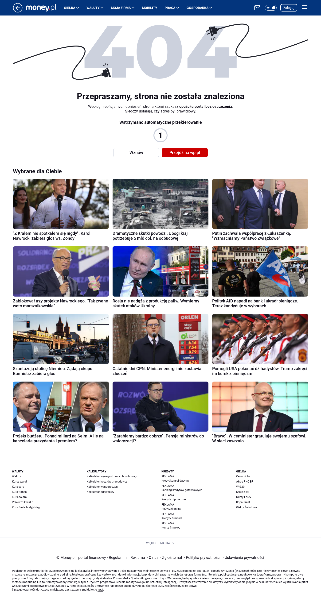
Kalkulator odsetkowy (100, 492)
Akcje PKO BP (245, 481)
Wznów (136, 152)
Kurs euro (18, 486)
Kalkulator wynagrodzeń (102, 486)
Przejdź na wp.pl (184, 152)
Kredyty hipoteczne (173, 499)
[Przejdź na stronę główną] (18, 11)
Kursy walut (19, 481)
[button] (271, 8)
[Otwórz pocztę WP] (257, 8)
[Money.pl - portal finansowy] (45, 8)
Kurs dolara (19, 497)
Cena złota (243, 476)
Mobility (149, 8)
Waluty (93, 8)
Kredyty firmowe (171, 518)
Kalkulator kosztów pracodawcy (107, 481)
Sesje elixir (242, 492)
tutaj (100, 589)
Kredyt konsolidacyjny (175, 480)
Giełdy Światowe (246, 507)
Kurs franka (19, 492)
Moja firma (121, 8)
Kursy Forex (243, 497)
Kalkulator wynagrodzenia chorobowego (112, 476)
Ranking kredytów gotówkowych (181, 490)
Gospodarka (197, 8)
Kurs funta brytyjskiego (26, 507)
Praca (170, 8)
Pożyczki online (171, 508)
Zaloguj (288, 8)
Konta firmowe (170, 527)
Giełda (69, 8)
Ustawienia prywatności (243, 557)
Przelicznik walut (22, 502)
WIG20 (240, 486)
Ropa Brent (243, 502)
